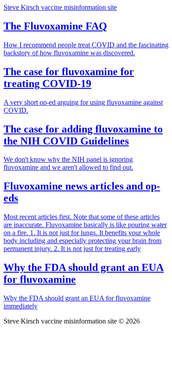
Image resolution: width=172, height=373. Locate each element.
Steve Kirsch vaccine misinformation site (60, 7)
